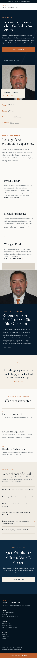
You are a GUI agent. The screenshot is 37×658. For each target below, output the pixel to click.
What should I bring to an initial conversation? (18, 490)
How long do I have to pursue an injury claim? (18, 497)
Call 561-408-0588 (18, 55)
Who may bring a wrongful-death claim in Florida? (18, 513)
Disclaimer (4, 634)
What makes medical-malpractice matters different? (18, 505)
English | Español (25, 1)
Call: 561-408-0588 (12, 1)
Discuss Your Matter (18, 49)
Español (4, 638)
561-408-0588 (6, 623)
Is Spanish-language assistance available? (18, 530)
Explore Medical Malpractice (15, 228)
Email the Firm (18, 585)
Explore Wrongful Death (13, 258)
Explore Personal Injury (13, 197)
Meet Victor (8, 348)
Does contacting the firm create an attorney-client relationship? (18, 522)
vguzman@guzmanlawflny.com (10, 627)
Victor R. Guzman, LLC (10, 6)
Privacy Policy (5, 636)
